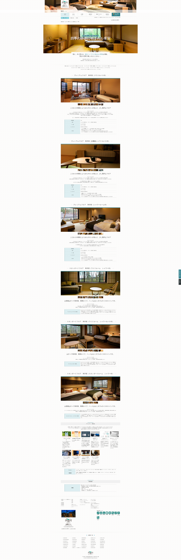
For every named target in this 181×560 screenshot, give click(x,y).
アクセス (107, 17)
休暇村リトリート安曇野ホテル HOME (100, 17)
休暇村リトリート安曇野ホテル (72, 21)
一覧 (66, 21)
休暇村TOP (62, 21)
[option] (90, 90)
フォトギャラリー (112, 17)
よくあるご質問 (118, 17)
